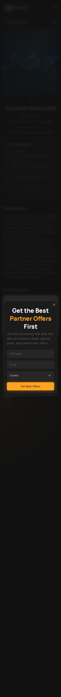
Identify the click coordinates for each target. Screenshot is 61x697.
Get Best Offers (30, 386)
